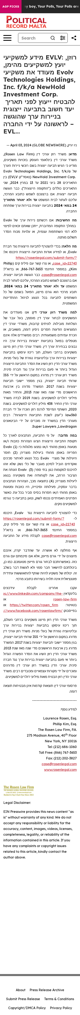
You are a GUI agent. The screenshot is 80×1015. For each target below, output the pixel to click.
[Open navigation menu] (7, 38)
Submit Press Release (23, 999)
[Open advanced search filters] (62, 38)
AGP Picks (10, 6)
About (20, 990)
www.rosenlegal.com (60, 770)
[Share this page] (74, 38)
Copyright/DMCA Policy (27, 1008)
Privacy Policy (61, 1008)
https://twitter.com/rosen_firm (34, 605)
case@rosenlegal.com (59, 275)
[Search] (53, 38)
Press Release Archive (47, 990)
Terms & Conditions (59, 999)
